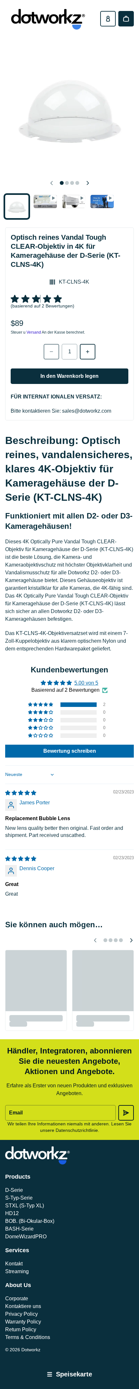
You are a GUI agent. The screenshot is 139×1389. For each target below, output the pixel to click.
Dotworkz (30, 1349)
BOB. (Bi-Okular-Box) (29, 1221)
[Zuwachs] (87, 351)
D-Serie (14, 1190)
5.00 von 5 (86, 683)
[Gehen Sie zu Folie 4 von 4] (102, 201)
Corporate (16, 1298)
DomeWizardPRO (26, 1236)
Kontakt (14, 1263)
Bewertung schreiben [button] (69, 751)
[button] (41, 704)
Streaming (17, 1271)
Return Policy (20, 1329)
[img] (20, 793)
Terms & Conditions (27, 1337)
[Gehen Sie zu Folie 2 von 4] (45, 201)
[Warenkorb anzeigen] (126, 18)
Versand (34, 332)
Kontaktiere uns (23, 1306)
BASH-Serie (19, 1229)
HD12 (12, 1213)
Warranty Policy (23, 1321)
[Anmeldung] (108, 18)
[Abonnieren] (126, 1113)
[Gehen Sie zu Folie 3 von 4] (73, 201)
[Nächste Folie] (87, 183)
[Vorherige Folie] (51, 183)
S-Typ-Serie (19, 1198)
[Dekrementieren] (51, 351)
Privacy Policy (21, 1314)
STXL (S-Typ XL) (24, 1205)
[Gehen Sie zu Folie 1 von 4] (16, 206)
